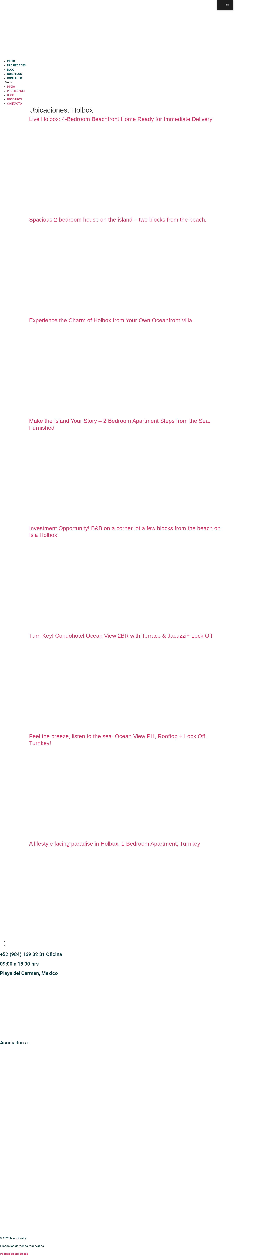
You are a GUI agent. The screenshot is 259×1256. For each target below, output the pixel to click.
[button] (129, 82)
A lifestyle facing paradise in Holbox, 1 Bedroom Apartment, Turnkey (114, 843)
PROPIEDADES (16, 65)
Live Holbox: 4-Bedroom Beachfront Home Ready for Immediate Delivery (120, 119)
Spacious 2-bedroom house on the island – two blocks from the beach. (117, 219)
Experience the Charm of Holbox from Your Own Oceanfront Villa (110, 320)
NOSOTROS (14, 74)
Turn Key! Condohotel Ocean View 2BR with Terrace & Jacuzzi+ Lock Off (120, 636)
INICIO (11, 61)
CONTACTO (14, 78)
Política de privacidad (14, 1253)
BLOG (10, 69)
